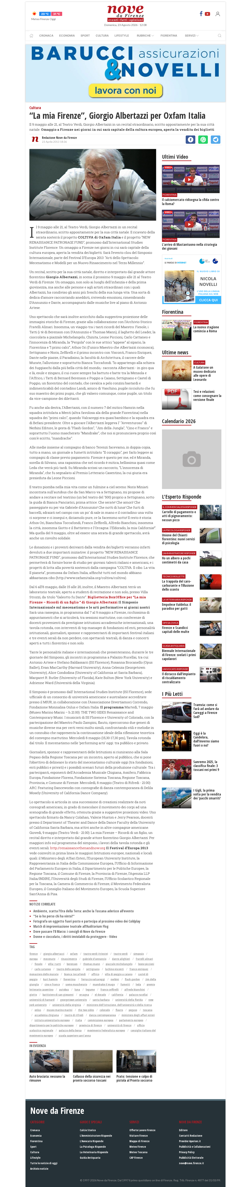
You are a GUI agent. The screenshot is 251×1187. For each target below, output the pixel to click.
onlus (38, 1010)
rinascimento (69, 959)
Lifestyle (122, 35)
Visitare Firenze (138, 1135)
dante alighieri (121, 959)
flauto (119, 1010)
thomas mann (91, 964)
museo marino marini (59, 1010)
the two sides (86, 1010)
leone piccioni (146, 964)
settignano (92, 969)
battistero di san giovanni (58, 994)
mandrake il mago (104, 984)
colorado (105, 1010)
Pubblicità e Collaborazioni (194, 1146)
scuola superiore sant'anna (75, 1035)
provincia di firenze (90, 1025)
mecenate (49, 959)
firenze (33, 954)
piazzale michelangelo (119, 964)
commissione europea (100, 1020)
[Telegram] (215, 139)
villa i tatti (54, 964)
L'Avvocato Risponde (91, 1141)
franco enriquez (138, 969)
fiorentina (69, 979)
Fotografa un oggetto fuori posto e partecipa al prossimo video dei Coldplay (86, 921)
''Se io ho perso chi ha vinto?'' (54, 916)
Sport (85, 35)
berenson (72, 964)
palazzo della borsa (70, 1030)
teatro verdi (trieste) (95, 954)
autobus (64, 989)
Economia (67, 35)
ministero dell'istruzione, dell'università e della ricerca (119, 1005)
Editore (183, 1130)
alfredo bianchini (134, 989)
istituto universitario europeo (52, 1020)
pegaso (133, 1010)
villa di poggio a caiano (118, 974)
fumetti (125, 984)
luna (77, 989)
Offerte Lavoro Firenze (142, 1130)
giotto (33, 994)
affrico (95, 974)
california (117, 994)
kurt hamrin (50, 979)
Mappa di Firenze (139, 1141)
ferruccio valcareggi (93, 979)
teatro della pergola (68, 969)
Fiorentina (169, 35)
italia (78, 1020)
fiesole (38, 964)
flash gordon (132, 979)
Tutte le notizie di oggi (43, 1163)
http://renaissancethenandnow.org (77, 848)
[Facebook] (201, 14)
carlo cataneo (43, 969)
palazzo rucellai (138, 994)
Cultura (102, 35)
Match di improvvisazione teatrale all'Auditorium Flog (70, 926)
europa (33, 959)
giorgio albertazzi (53, 954)
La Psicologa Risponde (93, 1146)
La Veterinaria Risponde (94, 1152)
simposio (138, 954)
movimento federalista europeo (106, 1030)
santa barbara (101, 1000)
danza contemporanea (102, 1015)
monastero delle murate (43, 974)
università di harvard (42, 1000)
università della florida (129, 1000)
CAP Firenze (136, 1157)
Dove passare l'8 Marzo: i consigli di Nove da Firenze (69, 931)
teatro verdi (121, 954)
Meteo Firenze (137, 1146)
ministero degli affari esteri (138, 1015)
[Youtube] (207, 14)
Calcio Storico (88, 1130)
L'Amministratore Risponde (96, 1135)
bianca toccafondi (75, 974)
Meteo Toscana (138, 1152)
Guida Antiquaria (90, 1157)
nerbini (115, 979)
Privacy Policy (187, 1152)
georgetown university (73, 1000)
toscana (147, 1010)
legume (90, 989)
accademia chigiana (47, 1015)
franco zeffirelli (109, 989)
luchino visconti (114, 969)
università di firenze (119, 1025)
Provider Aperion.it (190, 1141)
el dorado (100, 994)
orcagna (84, 994)
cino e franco (52, 984)
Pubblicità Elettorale (191, 1157)
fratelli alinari (144, 959)
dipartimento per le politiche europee (51, 1025)
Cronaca (46, 35)
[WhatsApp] (203, 139)
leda (138, 984)
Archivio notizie (39, 1168)
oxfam (74, 954)
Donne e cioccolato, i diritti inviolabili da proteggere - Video (75, 936)
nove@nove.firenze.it (191, 1163)
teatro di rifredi (74, 1015)
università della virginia (66, 1005)
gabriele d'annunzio (94, 959)
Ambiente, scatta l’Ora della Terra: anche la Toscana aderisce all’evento (83, 911)
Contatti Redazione (190, 1135)
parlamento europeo (131, 1020)
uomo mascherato (76, 984)
